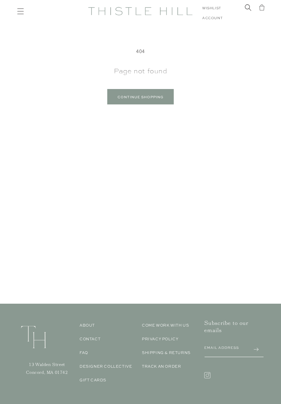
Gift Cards (93, 380)
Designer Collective (106, 366)
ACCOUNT (212, 18)
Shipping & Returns (166, 352)
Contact (90, 339)
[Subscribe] (256, 349)
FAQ (84, 352)
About (87, 325)
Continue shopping (140, 96)
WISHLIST (211, 8)
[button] (20, 11)
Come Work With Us (165, 325)
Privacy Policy (160, 339)
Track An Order (161, 366)
